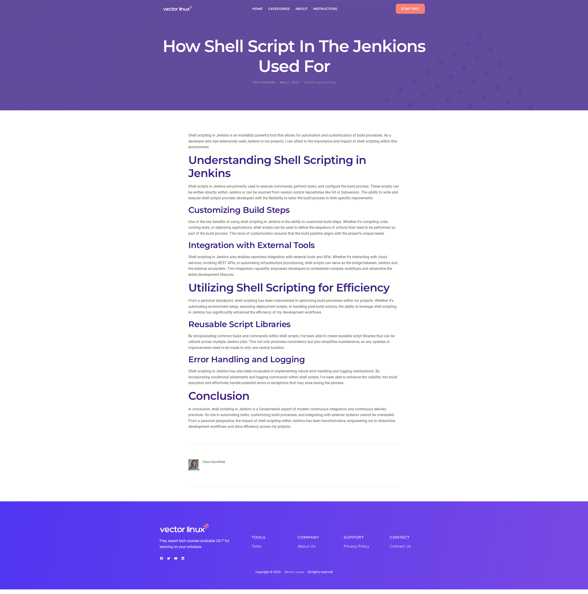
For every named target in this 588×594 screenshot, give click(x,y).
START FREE (410, 9)
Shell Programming (320, 82)
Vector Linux (294, 572)
